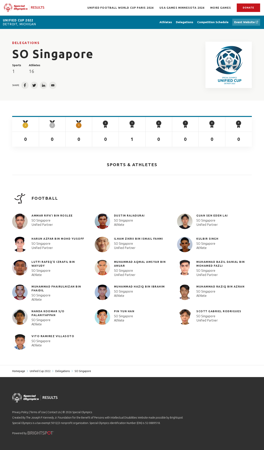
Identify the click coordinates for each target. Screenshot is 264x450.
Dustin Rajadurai (129, 215)
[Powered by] (41, 433)
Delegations (26, 43)
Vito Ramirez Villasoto (53, 336)
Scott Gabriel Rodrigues (218, 311)
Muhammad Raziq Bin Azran (220, 286)
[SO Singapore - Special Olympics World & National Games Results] (229, 65)
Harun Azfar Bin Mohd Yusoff (58, 238)
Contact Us (54, 412)
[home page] (24, 7)
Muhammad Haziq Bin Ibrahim (139, 286)
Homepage (18, 371)
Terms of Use (38, 412)
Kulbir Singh (207, 238)
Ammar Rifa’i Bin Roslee (52, 215)
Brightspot (176, 417)
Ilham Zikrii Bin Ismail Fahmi (138, 238)
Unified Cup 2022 (40, 371)
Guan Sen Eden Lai (212, 215)
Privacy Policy (20, 412)
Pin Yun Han (124, 311)
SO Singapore (41, 220)
